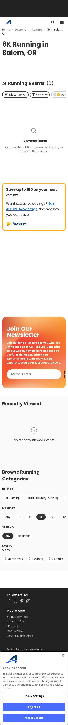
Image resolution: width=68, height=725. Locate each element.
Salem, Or (21, 29)
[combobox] (15, 94)
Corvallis (57, 559)
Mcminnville (15, 559)
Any (7, 517)
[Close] (63, 655)
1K (19, 517)
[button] (40, 94)
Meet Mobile (15, 631)
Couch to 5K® (16, 621)
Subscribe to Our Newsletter (25, 649)
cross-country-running (43, 498)
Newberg (37, 559)
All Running (12, 498)
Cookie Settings (34, 696)
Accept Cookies (34, 718)
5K (30, 517)
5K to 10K (12, 626)
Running (37, 29)
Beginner (24, 536)
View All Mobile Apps (20, 636)
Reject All (34, 707)
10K (53, 517)
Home (6, 29)
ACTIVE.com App (18, 617)
